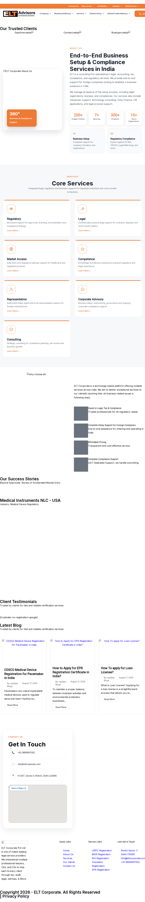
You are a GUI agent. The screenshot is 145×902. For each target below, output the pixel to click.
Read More (12, 705)
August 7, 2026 (126, 677)
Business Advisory (62, 13)
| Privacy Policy (14, 896)
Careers (116, 6)
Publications (131, 6)
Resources (86, 6)
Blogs (10, 686)
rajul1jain (14, 683)
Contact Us (73, 6)
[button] (2, 540)
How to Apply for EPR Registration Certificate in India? (71, 672)
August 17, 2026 (29, 683)
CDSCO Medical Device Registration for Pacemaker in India (23, 674)
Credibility (102, 6)
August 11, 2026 (78, 681)
